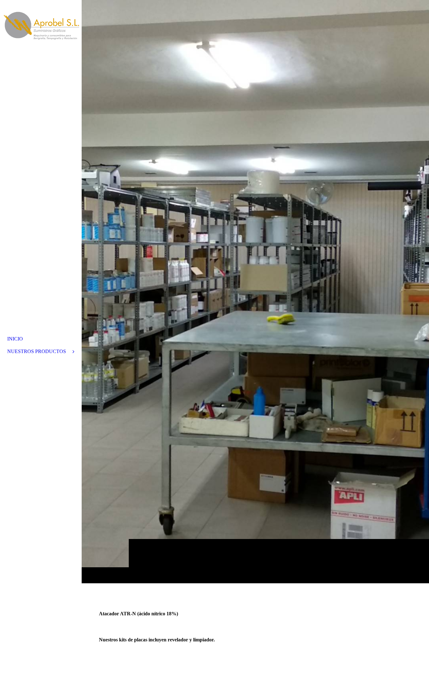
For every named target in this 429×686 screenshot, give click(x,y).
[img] (255, 291)
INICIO (15, 338)
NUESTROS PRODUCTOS (36, 351)
